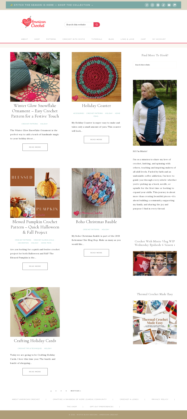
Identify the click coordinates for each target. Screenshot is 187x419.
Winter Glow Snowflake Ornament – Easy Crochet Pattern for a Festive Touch (35, 111)
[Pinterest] (158, 5)
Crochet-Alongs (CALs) (44, 240)
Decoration (23, 243)
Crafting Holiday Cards (35, 340)
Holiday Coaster (96, 105)
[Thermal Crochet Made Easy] (155, 323)
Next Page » (76, 391)
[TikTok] (163, 5)
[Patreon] (174, 5)
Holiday (44, 124)
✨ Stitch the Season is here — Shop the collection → (52, 5)
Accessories (78, 113)
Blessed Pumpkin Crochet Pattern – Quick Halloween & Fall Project (35, 227)
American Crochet (35, 23)
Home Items (46, 243)
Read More (35, 147)
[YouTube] (169, 5)
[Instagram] (152, 5)
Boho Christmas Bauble (96, 221)
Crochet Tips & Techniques (30, 348)
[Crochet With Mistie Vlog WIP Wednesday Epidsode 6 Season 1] (155, 263)
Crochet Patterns (30, 124)
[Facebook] (147, 5)
